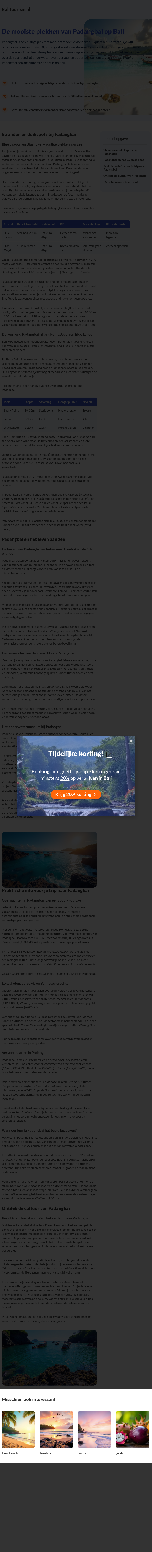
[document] (76, 776)
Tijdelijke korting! (76, 753)
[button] (109, 754)
